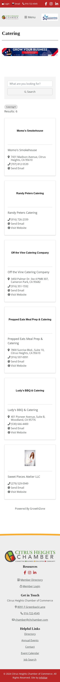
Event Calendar (30, 653)
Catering (10, 107)
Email (17, 3)
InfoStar (43, 677)
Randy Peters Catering (22, 213)
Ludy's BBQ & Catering (23, 410)
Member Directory (31, 580)
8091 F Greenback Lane (31, 607)
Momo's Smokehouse (22, 150)
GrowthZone (37, 508)
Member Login (31, 586)
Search (31, 91)
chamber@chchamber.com (31, 619)
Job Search (30, 659)
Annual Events (30, 640)
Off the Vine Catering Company (28, 272)
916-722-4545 (30, 3)
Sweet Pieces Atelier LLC (24, 477)
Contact (30, 647)
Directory (30, 634)
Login (6, 3)
